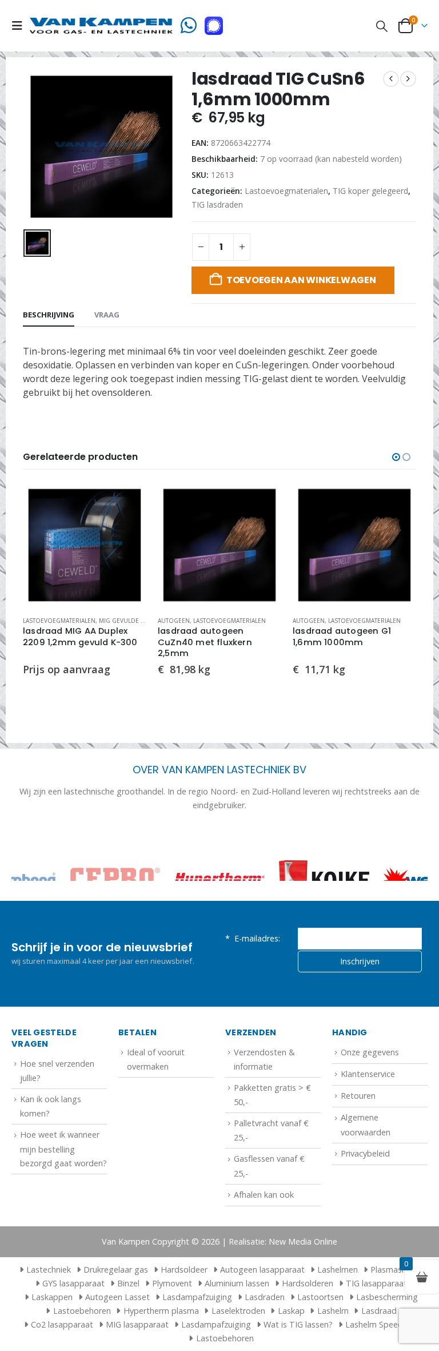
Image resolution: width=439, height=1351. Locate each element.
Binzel (128, 1283)
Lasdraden (265, 1297)
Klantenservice (368, 1073)
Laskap (291, 1310)
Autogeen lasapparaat (262, 1269)
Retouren (358, 1095)
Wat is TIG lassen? (298, 1324)
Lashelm (333, 1310)
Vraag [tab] (106, 314)
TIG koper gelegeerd (370, 190)
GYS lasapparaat (73, 1283)
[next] (408, 79)
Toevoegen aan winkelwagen (301, 280)
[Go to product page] (84, 545)
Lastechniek (48, 1269)
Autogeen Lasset (117, 1297)
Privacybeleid (365, 1153)
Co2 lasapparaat (62, 1324)
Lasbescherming (387, 1297)
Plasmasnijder (396, 1269)
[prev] (391, 79)
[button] (20, 25)
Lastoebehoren (82, 1310)
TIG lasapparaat (376, 1283)
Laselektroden (238, 1310)
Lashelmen (337, 1269)
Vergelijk (127, 528)
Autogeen (174, 621)
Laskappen (52, 1297)
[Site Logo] (101, 25)
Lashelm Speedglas (381, 1324)
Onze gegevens (370, 1052)
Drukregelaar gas (115, 1269)
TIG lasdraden (217, 204)
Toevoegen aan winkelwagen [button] (127, 502)
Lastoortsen (320, 1297)
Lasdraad (379, 1310)
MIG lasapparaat (137, 1324)
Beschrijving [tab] (48, 314)
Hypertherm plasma (161, 1310)
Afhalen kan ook (264, 1194)
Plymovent (172, 1283)
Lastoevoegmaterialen (286, 190)
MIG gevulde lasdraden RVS (143, 621)
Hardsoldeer (184, 1269)
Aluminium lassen (237, 1283)
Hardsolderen (307, 1283)
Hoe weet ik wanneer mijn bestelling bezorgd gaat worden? (63, 1148)
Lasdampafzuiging (197, 1297)
